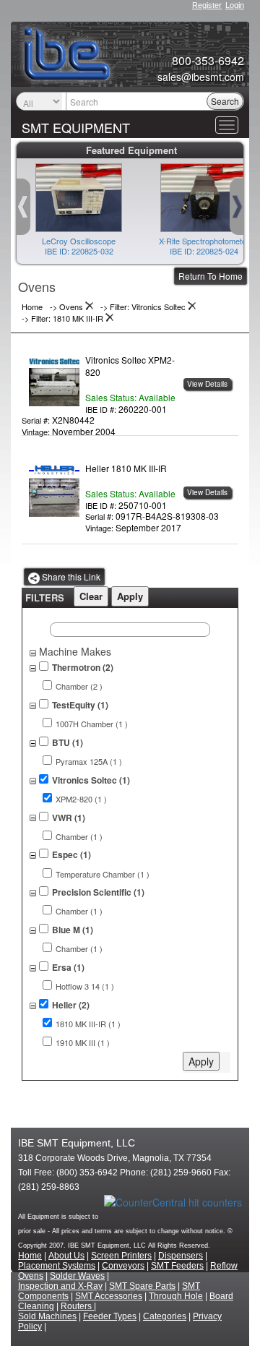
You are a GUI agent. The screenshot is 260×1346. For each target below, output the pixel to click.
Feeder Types (109, 1316)
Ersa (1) (68, 967)
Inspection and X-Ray (60, 1286)
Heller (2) (71, 1005)
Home (30, 1256)
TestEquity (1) (80, 705)
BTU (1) (67, 743)
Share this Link (70, 576)
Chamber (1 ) (79, 836)
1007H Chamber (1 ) (92, 724)
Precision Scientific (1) (98, 892)
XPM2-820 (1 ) (81, 799)
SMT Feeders (177, 1266)
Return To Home (210, 276)
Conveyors (123, 1266)
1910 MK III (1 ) (83, 1042)
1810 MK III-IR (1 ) (88, 1024)
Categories (164, 1316)
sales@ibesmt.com (200, 76)
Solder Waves (77, 1276)
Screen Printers (121, 1256)
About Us (66, 1256)
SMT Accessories (108, 1296)
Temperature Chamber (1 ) (103, 874)
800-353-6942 (208, 61)
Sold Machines (47, 1316)
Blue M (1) (72, 930)
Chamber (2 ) (79, 686)
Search (225, 101)
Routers (77, 1306)
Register (207, 5)
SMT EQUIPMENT (76, 127)
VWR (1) (68, 818)
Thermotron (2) (82, 667)
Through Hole (176, 1296)
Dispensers (180, 1256)
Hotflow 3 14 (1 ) (85, 986)
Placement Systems (56, 1266)
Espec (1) (71, 855)
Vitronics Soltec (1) (91, 780)
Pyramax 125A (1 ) (89, 761)
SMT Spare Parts (142, 1286)
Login (234, 5)
